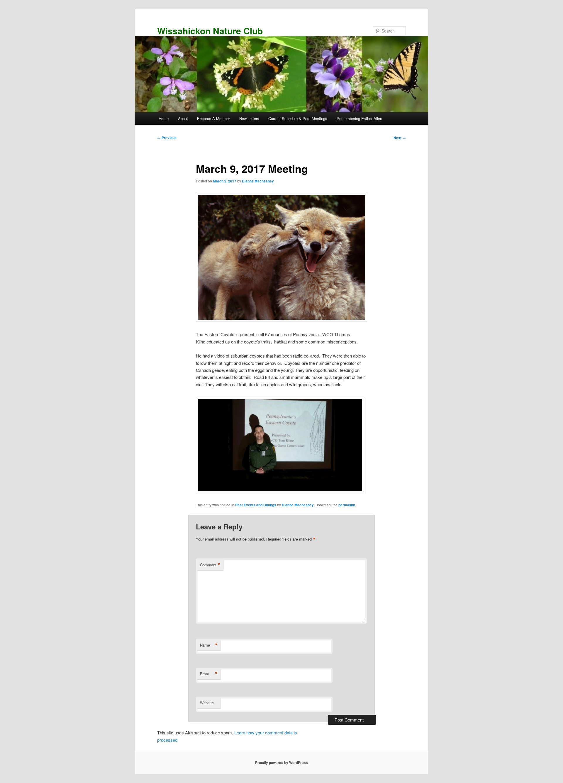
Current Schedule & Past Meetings (297, 118)
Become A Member (213, 118)
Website (207, 702)
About (183, 118)
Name (209, 645)
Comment (210, 565)
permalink (346, 504)
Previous (167, 137)
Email (209, 673)
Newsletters (249, 118)
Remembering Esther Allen (359, 118)
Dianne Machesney (258, 181)
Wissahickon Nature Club (210, 30)
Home (164, 118)
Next (400, 137)
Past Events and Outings (255, 504)
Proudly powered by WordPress (281, 762)
